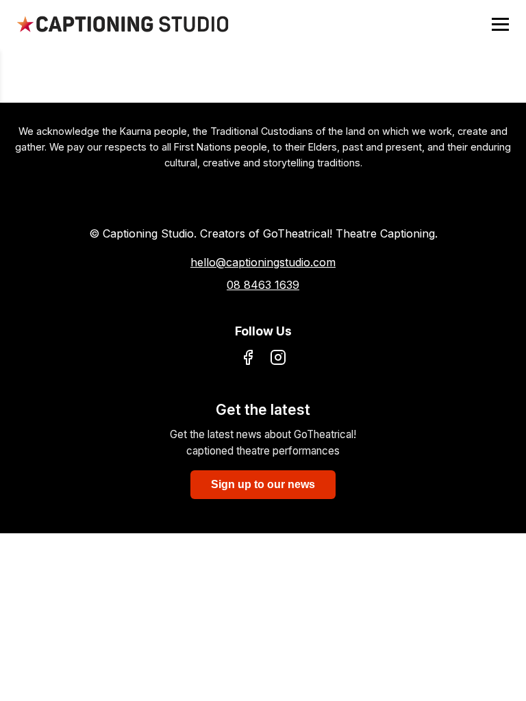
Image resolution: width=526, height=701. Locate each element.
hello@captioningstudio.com (263, 262)
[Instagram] (278, 360)
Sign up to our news (263, 484)
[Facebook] (248, 360)
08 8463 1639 (263, 285)
